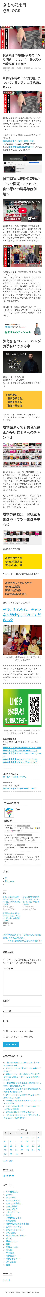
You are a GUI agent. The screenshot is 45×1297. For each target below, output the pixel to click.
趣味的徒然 (11, 1262)
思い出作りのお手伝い (23, 825)
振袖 (8, 1244)
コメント (8, 968)
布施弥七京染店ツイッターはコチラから (20, 759)
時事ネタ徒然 (12, 1247)
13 (11, 1146)
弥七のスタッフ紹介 (14, 1230)
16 (28, 1146)
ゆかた (9, 1215)
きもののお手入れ (13, 1203)
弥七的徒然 (11, 1233)
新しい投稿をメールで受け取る (19, 1037)
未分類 (9, 1250)
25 (39, 1150)
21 (16, 1150)
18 (39, 1146)
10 (33, 1142)
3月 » (11, 1161)
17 (33, 1146)
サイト (6, 1021)
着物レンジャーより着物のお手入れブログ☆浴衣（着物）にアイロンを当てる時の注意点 (22, 1077)
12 (5, 1146)
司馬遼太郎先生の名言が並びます (20, 1112)
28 (16, 1154)
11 (39, 1142)
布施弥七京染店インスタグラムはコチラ (20, 762)
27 (11, 1154)
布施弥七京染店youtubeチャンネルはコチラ (22, 748)
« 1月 (5, 1161)
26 (5, 1154)
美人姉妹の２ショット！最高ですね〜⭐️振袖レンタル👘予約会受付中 (22, 829)
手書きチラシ (12, 1241)
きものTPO (20, 854)
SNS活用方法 (28, 68)
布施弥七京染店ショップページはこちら (20, 751)
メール (7, 1011)
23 (28, 1150)
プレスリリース (13, 1212)
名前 (6, 1001)
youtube (9, 1195)
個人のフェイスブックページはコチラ (19, 788)
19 (5, 1150)
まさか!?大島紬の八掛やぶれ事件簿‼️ (24, 941)
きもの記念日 (12, 1209)
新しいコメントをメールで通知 (19, 1031)
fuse (19, 68)
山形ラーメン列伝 (13, 1227)
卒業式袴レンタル (13, 1218)
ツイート (7, 1280)
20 (11, 1150)
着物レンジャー (13, 1259)
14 (16, 1146)
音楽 (8, 1265)
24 (33, 1150)
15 (22, 1146)
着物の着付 (11, 1256)
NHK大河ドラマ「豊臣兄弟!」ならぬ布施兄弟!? (21, 848)
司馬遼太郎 (11, 1221)
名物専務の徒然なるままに (24, 835)
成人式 (9, 1238)
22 (22, 1150)
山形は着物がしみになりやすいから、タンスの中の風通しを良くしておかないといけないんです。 (22, 859)
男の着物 (10, 1253)
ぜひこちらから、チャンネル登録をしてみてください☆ (22, 615)
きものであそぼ (13, 1200)
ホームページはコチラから (14, 777)
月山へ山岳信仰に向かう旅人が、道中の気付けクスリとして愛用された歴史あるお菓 (22, 839)
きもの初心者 (12, 1206)
